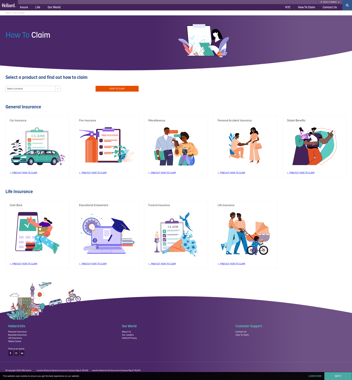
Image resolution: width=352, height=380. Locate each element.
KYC (288, 7)
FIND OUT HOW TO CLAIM (24, 172)
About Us (126, 331)
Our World (54, 7)
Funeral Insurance (159, 205)
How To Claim (306, 7)
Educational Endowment (93, 205)
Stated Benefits (296, 120)
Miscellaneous (156, 120)
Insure (24, 7)
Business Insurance (17, 334)
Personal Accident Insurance (235, 120)
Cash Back (16, 205)
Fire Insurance (87, 120)
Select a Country (330, 2)
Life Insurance (226, 205)
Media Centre (14, 341)
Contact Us (330, 7)
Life (37, 7)
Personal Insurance (17, 331)
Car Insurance (18, 120)
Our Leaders (128, 334)
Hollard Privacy (129, 338)
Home (8, 13)
